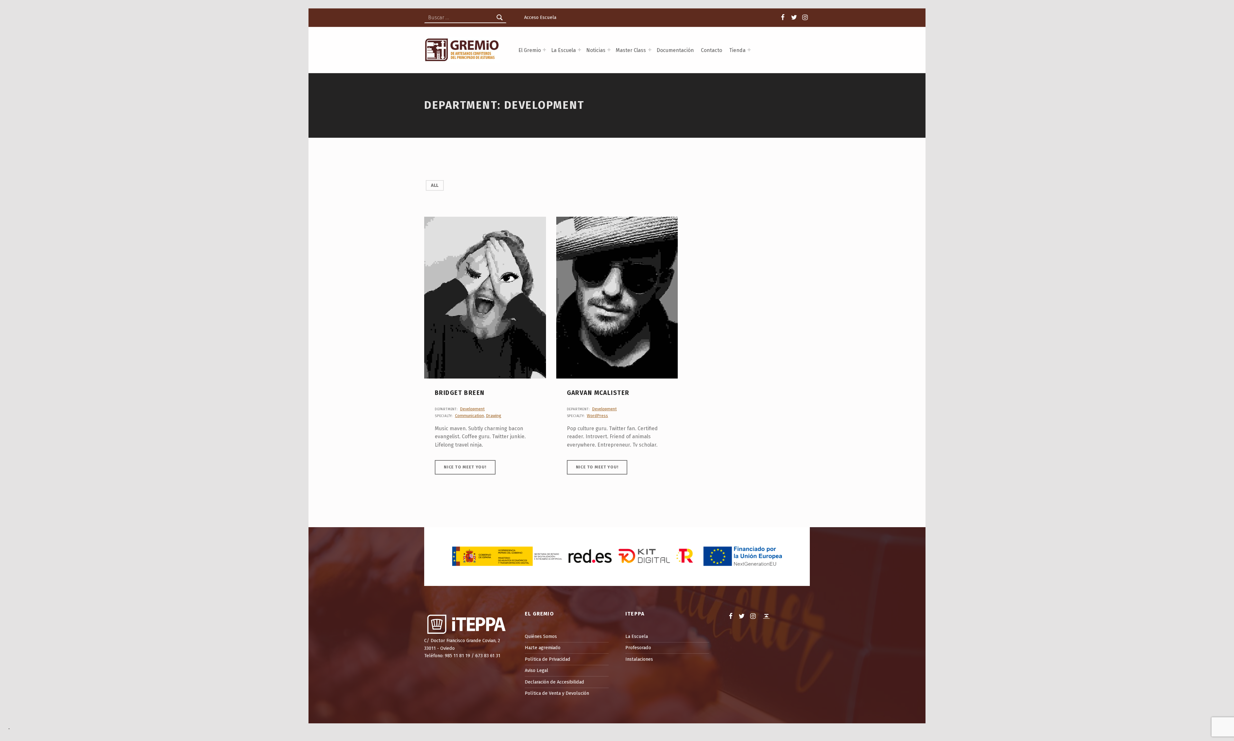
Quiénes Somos (541, 636)
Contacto (711, 50)
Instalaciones (639, 659)
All (434, 185)
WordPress (597, 415)
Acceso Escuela (540, 17)
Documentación (675, 50)
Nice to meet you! (465, 467)
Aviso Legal (536, 670)
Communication (469, 415)
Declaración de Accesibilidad (554, 682)
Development (472, 408)
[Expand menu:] (544, 49)
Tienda (737, 50)
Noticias (595, 50)
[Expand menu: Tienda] (749, 49)
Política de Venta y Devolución (557, 693)
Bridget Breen (460, 393)
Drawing (493, 415)
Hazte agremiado (542, 647)
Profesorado (638, 647)
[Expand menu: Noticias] (609, 49)
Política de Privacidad (547, 659)
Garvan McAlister (598, 393)
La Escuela (636, 636)
